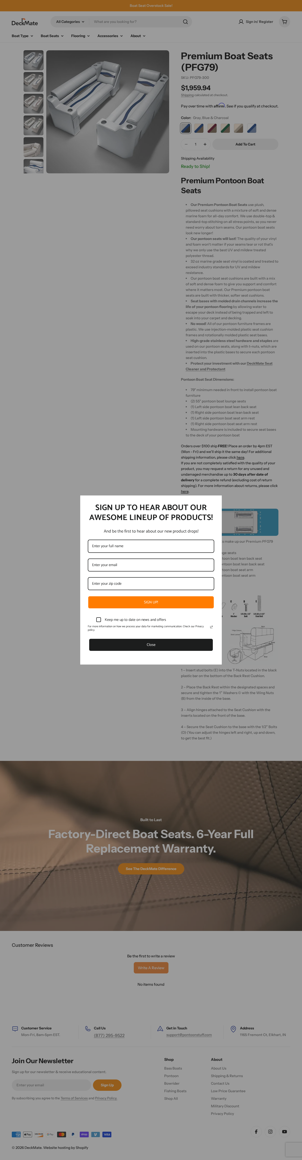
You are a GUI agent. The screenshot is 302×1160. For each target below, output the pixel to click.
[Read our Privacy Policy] (211, 627)
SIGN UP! (151, 602)
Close (151, 645)
